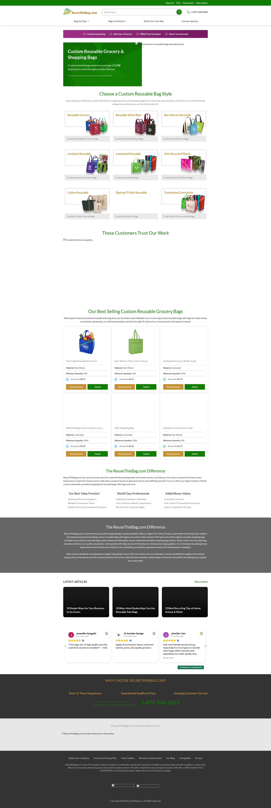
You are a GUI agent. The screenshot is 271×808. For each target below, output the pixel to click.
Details (98, 387)
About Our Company (79, 758)
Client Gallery (202, 3)
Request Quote (76, 387)
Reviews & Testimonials (150, 758)
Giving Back (185, 758)
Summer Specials (190, 21)
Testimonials (188, 3)
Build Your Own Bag (153, 21)
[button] (205, 646)
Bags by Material (116, 21)
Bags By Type (80, 21)
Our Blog (170, 758)
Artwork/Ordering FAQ (105, 758)
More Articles (201, 581)
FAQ (178, 3)
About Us (170, 3)
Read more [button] (168, 658)
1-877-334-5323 (199, 12)
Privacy (198, 758)
